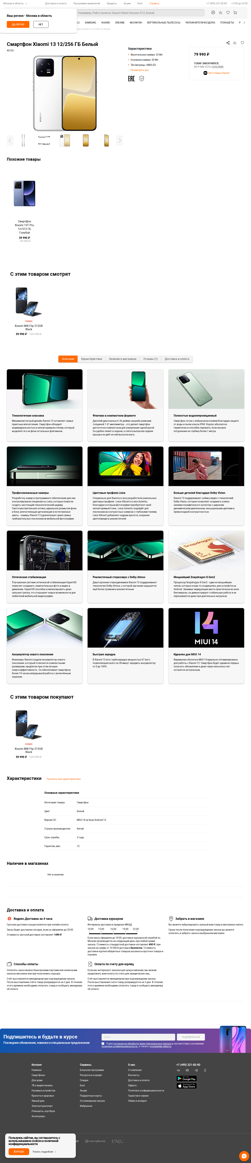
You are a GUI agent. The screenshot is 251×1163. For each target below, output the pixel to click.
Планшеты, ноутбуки (43, 1111)
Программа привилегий (86, 3)
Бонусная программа (92, 1070)
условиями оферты (160, 1046)
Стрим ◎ (154, 3)
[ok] (205, 1070)
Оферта (132, 1085)
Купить (24, 252)
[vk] (178, 1070)
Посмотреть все (140, 70)
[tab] (68, 359)
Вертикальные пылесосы (163, 22)
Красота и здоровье (43, 1095)
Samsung (90, 22)
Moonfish (136, 22)
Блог (140, 3)
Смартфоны (38, 1075)
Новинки (36, 1070)
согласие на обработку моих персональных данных (143, 1043)
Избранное (86, 1106)
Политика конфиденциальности (146, 1090)
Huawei (105, 22)
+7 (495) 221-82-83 (216, 3)
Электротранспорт (42, 1106)
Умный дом (38, 1100)
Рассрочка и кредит (91, 1075)
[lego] (95, 1141)
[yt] (187, 1070)
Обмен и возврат (137, 1100)
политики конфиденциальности (120, 1046)
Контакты (133, 1075)
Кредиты (112, 3)
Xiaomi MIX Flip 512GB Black (29, 327)
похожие (218, 66)
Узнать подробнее (43, 1151)
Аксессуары (38, 1116)
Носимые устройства (43, 1090)
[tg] (196, 1070)
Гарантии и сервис (138, 1095)
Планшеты (227, 22)
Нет (41, 24)
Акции (127, 3)
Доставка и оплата (56, 3)
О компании (135, 1070)
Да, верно (18, 24)
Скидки (84, 1080)
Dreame (120, 22)
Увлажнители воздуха (200, 22)
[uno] (117, 1141)
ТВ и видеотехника (42, 1085)
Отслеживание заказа (92, 1100)
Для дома (37, 1080)
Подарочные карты (91, 1095)
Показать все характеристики (64, 779)
